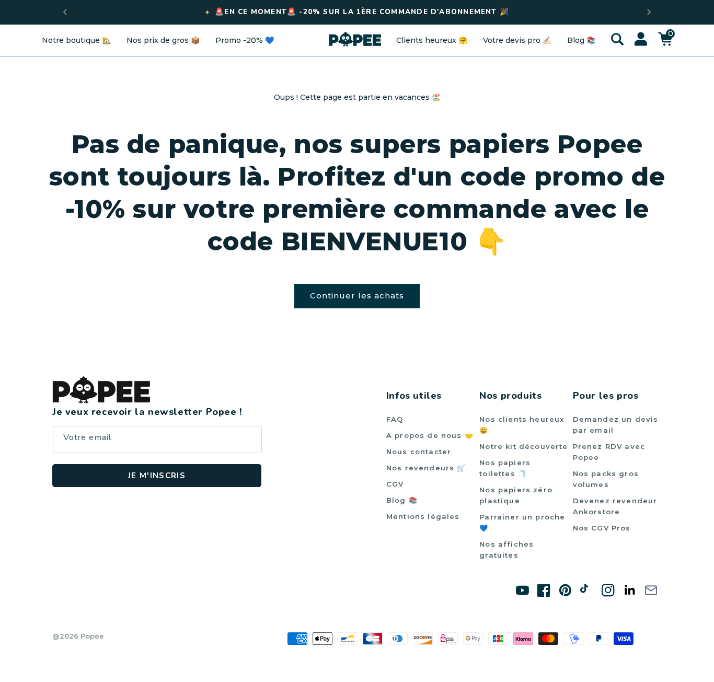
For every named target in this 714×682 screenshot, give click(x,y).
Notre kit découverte (523, 446)
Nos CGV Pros (602, 528)
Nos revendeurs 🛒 (426, 468)
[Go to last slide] (65, 12)
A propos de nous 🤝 (430, 435)
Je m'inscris (157, 475)
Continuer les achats (357, 295)
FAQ (395, 419)
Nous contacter (418, 451)
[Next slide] (648, 12)
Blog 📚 (402, 500)
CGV (395, 484)
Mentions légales (423, 516)
